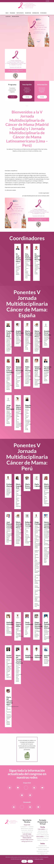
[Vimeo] (22, 795)
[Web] (10, 788)
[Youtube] (42, 788)
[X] (26, 788)
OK (24, 861)
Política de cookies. (39, 859)
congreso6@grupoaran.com (28, 836)
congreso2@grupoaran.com (28, 839)
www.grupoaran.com (27, 841)
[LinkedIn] (30, 795)
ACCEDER (47, 1)
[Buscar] (48, 16)
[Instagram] (34, 788)
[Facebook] (18, 788)
